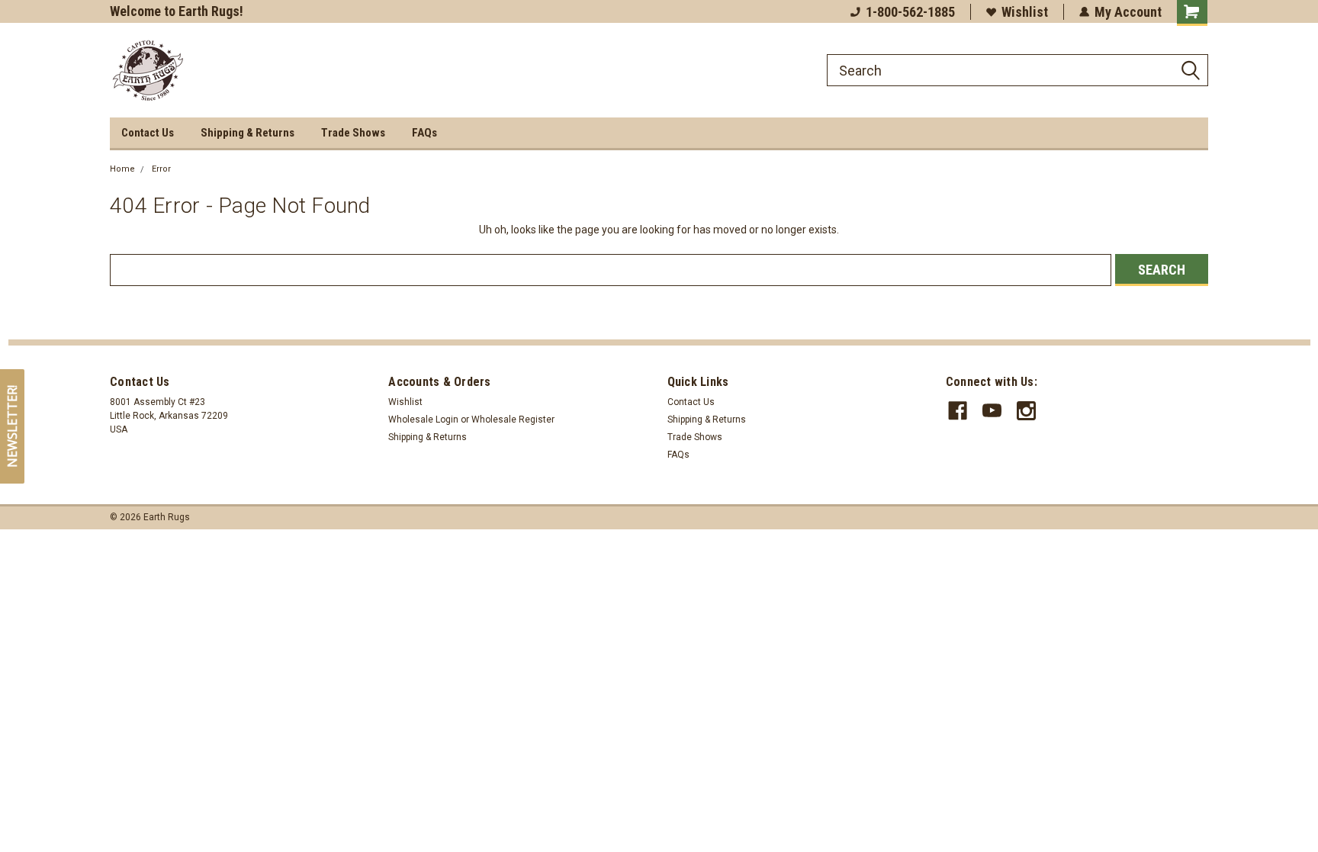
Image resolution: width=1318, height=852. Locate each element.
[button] (12, 426)
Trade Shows (353, 133)
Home (122, 169)
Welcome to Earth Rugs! (176, 11)
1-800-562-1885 (910, 12)
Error (161, 169)
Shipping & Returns (247, 133)
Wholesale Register (513, 419)
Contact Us (147, 133)
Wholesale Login (423, 419)
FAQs (424, 133)
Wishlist (1024, 12)
